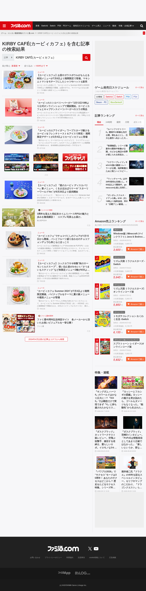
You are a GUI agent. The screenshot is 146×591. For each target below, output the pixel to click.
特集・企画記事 (125, 25)
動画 (114, 25)
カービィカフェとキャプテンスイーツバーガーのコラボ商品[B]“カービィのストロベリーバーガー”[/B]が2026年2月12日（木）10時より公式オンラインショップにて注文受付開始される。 (63, 114)
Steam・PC (101, 102)
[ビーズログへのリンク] (82, 572)
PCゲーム (67, 25)
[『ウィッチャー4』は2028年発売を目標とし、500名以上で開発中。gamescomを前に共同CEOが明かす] (136, 181)
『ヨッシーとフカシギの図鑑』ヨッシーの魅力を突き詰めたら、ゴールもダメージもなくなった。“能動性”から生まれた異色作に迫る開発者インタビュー (132, 399)
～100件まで (39, 65)
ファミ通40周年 (47, 315)
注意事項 (81, 557)
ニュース (106, 25)
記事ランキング (105, 115)
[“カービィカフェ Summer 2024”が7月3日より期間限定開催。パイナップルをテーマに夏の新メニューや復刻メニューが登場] (18, 296)
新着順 (15, 65)
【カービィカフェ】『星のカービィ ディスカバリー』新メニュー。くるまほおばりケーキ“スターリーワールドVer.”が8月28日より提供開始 (62, 188)
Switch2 (44, 25)
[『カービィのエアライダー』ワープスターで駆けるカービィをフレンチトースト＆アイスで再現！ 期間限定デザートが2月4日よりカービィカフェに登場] (18, 135)
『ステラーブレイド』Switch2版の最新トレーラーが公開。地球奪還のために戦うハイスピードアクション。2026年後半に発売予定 (117, 167)
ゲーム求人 (96, 25)
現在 (99, 122)
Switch (52, 25)
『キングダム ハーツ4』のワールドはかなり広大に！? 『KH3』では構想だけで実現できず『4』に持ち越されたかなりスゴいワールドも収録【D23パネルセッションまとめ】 (106, 399)
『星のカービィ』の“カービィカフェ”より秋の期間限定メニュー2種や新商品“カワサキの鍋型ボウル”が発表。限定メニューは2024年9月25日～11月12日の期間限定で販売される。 (63, 275)
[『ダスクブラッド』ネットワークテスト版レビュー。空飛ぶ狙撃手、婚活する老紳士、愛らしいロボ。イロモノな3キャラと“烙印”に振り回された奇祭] (106, 422)
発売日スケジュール (81, 25)
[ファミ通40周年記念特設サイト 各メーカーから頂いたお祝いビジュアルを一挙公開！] (18, 323)
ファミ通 (40, 326)
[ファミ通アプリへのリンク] (64, 572)
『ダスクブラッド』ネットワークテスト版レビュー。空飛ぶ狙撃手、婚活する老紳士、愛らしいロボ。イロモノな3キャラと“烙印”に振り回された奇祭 (106, 439)
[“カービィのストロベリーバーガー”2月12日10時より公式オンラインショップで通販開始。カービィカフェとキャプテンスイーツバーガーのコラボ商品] (18, 107)
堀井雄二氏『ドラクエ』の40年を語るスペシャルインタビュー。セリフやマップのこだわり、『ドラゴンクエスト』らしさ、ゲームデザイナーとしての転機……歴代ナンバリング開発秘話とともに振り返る (131, 479)
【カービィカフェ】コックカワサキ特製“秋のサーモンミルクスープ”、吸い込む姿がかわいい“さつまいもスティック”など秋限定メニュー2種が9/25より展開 (63, 266)
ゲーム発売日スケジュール (112, 87)
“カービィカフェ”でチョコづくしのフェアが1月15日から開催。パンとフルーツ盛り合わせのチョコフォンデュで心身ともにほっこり (63, 239)
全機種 (99, 96)
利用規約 (69, 557)
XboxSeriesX (116, 102)
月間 (127, 122)
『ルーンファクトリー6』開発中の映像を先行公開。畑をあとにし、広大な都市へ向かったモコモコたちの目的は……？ (117, 133)
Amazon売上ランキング (110, 221)
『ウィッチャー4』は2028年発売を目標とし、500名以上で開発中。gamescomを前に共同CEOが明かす (116, 183)
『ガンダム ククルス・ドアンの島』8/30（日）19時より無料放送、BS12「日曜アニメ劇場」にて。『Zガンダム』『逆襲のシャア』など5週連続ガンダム (117, 200)
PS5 (59, 25)
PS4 (135, 96)
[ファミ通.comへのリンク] (20, 25)
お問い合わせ (35, 557)
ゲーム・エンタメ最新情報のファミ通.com (17, 33)
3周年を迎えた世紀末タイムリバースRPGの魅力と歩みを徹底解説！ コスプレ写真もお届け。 (63, 215)
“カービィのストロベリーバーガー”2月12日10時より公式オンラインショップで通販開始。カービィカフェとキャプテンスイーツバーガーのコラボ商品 (63, 106)
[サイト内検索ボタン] (141, 25)
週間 (118, 122)
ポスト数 (138, 122)
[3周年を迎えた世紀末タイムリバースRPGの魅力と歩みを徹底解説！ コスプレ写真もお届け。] (18, 217)
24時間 (109, 122)
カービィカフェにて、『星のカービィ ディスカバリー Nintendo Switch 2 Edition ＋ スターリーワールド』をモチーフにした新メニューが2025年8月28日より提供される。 (63, 197)
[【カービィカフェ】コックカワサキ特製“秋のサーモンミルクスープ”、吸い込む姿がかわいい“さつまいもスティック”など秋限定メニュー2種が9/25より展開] (18, 268)
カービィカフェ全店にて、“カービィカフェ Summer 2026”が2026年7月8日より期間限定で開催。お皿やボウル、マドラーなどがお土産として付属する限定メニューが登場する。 (63, 87)
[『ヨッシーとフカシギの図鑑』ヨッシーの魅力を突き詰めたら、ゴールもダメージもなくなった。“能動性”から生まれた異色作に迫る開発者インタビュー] (132, 382)
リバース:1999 (46, 210)
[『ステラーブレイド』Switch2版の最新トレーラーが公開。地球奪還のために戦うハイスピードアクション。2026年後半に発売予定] (136, 165)
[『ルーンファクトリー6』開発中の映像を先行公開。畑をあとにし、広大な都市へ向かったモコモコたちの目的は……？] (136, 132)
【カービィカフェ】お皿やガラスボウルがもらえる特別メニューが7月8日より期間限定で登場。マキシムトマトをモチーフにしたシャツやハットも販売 (63, 78)
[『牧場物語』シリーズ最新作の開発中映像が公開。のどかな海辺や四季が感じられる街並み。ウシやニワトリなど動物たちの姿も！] (136, 148)
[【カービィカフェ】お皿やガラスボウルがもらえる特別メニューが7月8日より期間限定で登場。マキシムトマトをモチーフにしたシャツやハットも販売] (18, 80)
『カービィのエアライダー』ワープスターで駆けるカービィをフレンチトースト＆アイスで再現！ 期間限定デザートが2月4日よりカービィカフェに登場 (63, 133)
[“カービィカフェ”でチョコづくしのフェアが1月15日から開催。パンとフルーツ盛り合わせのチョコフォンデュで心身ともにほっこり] (18, 240)
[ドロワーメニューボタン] (4, 25)
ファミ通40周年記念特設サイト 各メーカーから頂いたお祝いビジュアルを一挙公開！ (63, 321)
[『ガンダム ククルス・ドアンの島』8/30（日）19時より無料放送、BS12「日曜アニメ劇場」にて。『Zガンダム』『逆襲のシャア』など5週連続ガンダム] (136, 198)
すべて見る (139, 87)
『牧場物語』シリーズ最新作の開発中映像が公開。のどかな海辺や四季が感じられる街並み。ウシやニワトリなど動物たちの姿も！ (117, 150)
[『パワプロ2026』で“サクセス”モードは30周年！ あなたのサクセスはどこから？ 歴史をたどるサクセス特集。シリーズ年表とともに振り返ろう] (106, 462)
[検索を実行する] (86, 57)
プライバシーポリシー (53, 557)
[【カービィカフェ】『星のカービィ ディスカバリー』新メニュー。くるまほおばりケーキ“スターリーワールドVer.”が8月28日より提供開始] (18, 190)
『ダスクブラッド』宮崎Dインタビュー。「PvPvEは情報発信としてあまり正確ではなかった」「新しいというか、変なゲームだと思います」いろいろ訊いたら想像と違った (132, 439)
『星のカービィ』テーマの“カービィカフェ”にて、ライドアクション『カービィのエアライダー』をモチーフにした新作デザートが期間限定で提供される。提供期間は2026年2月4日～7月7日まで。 (63, 142)
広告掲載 (112, 557)
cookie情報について (97, 557)
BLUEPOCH (42, 220)
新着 (37, 25)
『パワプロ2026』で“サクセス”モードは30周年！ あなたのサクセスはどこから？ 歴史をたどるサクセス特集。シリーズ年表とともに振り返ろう (106, 479)
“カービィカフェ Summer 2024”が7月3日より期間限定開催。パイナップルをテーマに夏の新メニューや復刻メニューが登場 (63, 294)
